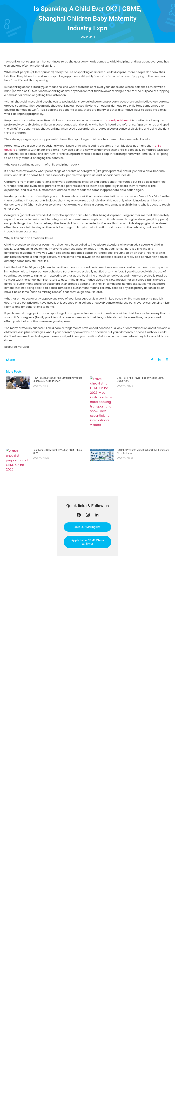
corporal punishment (117, 120)
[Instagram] (88, 515)
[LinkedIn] (96, 515)
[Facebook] (79, 515)
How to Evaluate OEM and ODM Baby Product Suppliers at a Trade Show (57, 379)
